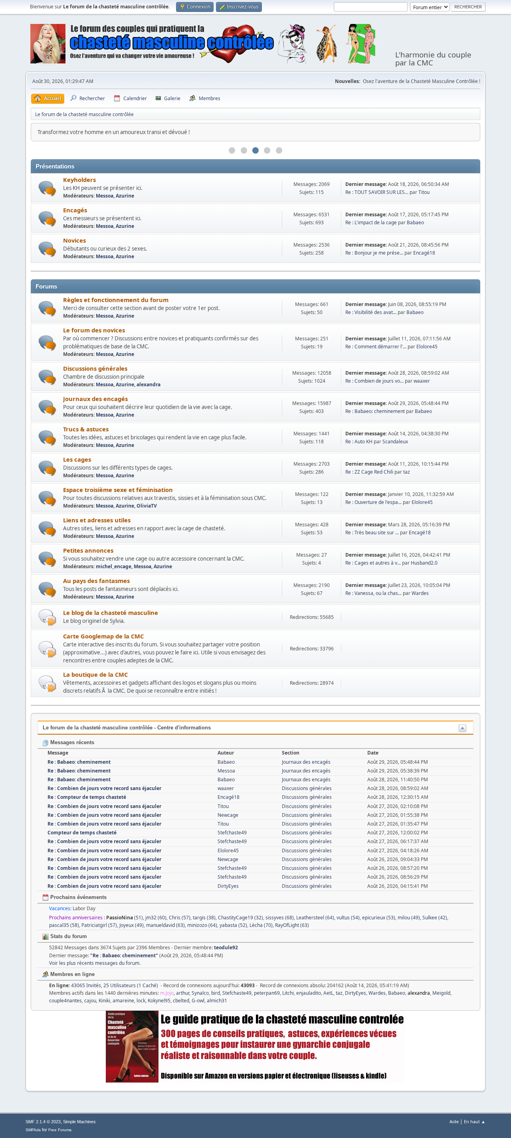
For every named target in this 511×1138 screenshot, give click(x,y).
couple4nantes (65, 1000)
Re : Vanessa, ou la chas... (373, 593)
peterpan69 (267, 993)
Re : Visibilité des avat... (370, 312)
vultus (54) (348, 917)
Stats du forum (68, 936)
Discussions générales (95, 368)
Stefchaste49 (232, 832)
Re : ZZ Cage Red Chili (369, 471)
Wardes (420, 593)
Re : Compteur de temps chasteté (87, 797)
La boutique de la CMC (95, 674)
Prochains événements (78, 897)
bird (215, 993)
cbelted (181, 1000)
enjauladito (308, 993)
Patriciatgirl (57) (99, 925)
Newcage (228, 815)
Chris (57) (179, 917)
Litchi (288, 993)
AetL (328, 993)
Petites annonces (88, 550)
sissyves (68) (279, 917)
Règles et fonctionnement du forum (115, 300)
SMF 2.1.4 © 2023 (43, 1121)
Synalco (200, 993)
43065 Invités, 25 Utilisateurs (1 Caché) (103, 985)
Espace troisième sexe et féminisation (118, 490)
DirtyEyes (228, 886)
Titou (424, 192)
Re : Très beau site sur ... (372, 532)
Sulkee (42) (434, 917)
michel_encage (113, 566)
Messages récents (71, 742)
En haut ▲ (474, 1121)
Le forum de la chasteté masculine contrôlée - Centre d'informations (127, 728)
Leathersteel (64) (315, 917)
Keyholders (79, 180)
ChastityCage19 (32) (240, 917)
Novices (74, 240)
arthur (182, 993)
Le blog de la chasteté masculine (110, 612)
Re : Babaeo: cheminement (375, 411)
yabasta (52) (233, 925)
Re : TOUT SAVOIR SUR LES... (376, 192)
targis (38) (204, 917)
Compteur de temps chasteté (82, 832)
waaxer (422, 380)
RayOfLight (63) (292, 925)
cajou (90, 1000)
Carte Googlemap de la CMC (103, 636)
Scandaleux (395, 441)
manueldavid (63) (165, 925)
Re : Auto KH (358, 441)
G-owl (198, 1000)
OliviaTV (147, 505)
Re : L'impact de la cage (371, 222)
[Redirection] (47, 617)
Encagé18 (424, 252)
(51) (124, 917)
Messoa (104, 195)
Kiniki (104, 1000)
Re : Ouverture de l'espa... (373, 502)
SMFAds (33, 1130)
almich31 (217, 1000)
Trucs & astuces (86, 429)
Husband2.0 (424, 562)
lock (141, 1000)
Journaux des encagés (95, 399)
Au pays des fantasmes (96, 581)
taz (406, 471)
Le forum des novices (94, 330)
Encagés (75, 210)
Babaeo (415, 222)
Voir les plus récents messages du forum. (95, 963)
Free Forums (59, 1130)
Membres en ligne (72, 974)
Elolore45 (427, 346)
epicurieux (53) (378, 917)
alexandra (148, 384)
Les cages (77, 459)
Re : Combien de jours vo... (374, 380)
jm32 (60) (155, 917)
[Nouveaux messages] (47, 189)
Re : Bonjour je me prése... (374, 252)
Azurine (125, 195)
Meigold (441, 993)
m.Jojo (167, 993)
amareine (123, 1000)
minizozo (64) (202, 925)
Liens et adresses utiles (97, 520)
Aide (454, 1121)
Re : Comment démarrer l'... (375, 346)
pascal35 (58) (64, 925)
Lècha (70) (261, 925)
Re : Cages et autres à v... (373, 562)
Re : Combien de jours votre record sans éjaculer (104, 788)
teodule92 (226, 947)
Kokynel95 (159, 1000)
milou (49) (409, 917)
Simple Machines (79, 1121)
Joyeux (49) (131, 925)
